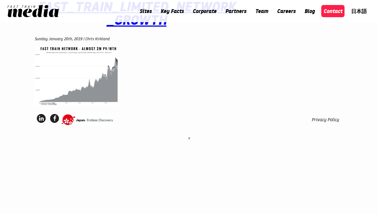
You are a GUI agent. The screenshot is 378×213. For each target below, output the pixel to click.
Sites (145, 11)
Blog (309, 11)
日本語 (359, 11)
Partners (235, 11)
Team (261, 11)
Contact (332, 11)
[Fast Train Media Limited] (33, 11)
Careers (286, 11)
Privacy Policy (325, 119)
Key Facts (172, 11)
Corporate (204, 11)
